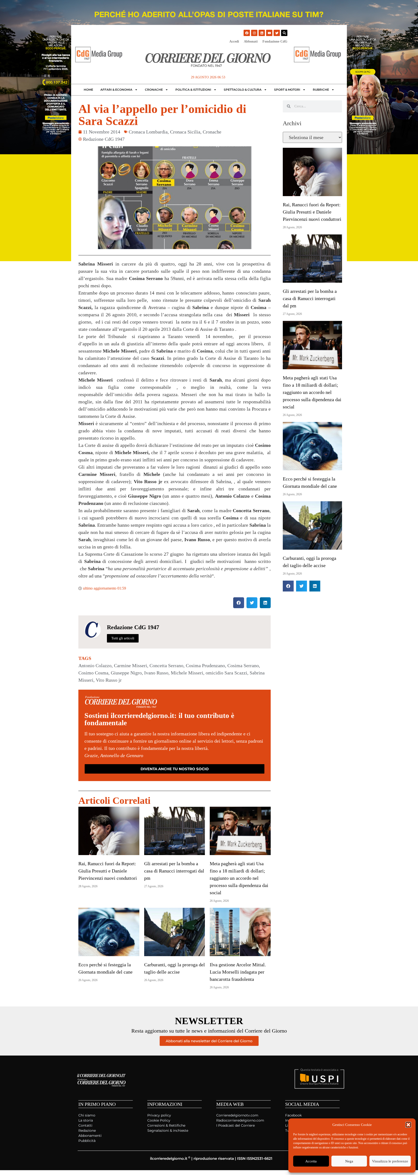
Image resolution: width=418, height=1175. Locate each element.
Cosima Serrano (243, 665)
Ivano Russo (156, 672)
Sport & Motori (287, 89)
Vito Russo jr (109, 680)
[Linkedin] (262, 33)
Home (88, 89)
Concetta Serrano (166, 665)
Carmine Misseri (130, 665)
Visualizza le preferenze (390, 1161)
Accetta (311, 1161)
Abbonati (251, 41)
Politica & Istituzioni (193, 89)
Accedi (234, 41)
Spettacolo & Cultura (242, 89)
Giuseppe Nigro (126, 672)
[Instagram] (254, 33)
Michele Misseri (187, 672)
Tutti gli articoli (122, 638)
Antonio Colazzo (95, 665)
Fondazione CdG (274, 41)
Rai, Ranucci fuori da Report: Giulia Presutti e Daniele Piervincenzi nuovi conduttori (107, 871)
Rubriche (321, 89)
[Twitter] (277, 33)
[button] (408, 1124)
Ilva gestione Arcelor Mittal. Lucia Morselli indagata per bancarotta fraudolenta (238, 972)
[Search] (284, 33)
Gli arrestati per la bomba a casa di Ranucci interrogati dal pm (174, 871)
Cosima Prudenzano (205, 665)
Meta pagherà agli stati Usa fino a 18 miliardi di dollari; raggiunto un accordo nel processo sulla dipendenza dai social (239, 878)
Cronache (154, 89)
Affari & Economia (116, 89)
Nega (349, 1161)
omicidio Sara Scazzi (226, 672)
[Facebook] (247, 33)
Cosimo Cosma (93, 672)
